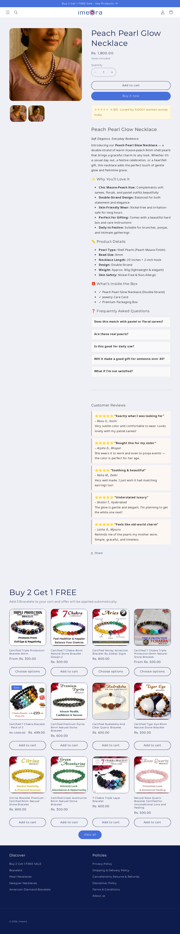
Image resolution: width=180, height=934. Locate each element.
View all (90, 834)
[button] (8, 12)
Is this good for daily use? (114, 346)
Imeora (23, 921)
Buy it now (131, 96)
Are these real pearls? (111, 334)
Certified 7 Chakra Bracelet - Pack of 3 (27, 726)
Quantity (97, 65)
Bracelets (15, 870)
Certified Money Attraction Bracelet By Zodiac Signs (110, 652)
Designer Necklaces (23, 883)
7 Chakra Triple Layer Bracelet (106, 799)
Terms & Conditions (106, 889)
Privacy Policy (102, 863)
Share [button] (99, 553)
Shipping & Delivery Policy (110, 870)
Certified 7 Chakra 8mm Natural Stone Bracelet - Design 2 (67, 654)
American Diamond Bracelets (30, 889)
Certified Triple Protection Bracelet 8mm (26, 652)
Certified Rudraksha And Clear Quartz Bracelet (108, 726)
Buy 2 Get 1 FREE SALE (25, 863)
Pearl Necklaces (20, 876)
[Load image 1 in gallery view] (18, 113)
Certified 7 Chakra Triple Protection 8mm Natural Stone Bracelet (150, 654)
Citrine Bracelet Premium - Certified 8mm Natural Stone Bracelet (27, 801)
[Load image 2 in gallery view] (36, 113)
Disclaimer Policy (104, 883)
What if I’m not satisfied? (113, 371)
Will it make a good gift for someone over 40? (129, 359)
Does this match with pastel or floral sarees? (128, 321)
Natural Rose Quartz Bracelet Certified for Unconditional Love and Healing (150, 802)
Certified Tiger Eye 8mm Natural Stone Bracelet (150, 726)
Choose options (27, 671)
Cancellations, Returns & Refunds (115, 876)
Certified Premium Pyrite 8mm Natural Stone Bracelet (68, 727)
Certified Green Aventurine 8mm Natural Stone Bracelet (69, 801)
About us (98, 895)
